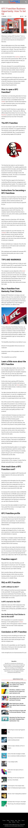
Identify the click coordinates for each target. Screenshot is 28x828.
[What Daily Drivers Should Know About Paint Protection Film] (5, 705)
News (19, 820)
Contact (4, 820)
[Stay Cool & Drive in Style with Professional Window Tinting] (5, 712)
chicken (21, 621)
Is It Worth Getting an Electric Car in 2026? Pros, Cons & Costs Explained (17, 684)
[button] (2, 2)
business (17, 56)
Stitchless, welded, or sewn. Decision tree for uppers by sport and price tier (17, 691)
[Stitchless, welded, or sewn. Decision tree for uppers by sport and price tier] (5, 691)
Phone (18, 822)
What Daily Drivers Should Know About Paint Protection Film (17, 705)
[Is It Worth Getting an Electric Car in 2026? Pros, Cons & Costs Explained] (5, 684)
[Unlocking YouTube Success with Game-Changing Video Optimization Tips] (5, 719)
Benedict (4, 16)
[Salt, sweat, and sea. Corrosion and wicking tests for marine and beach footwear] (5, 698)
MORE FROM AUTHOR (18, 679)
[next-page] (5, 724)
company (3, 232)
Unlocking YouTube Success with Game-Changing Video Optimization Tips (17, 719)
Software (13, 822)
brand (23, 271)
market (3, 101)
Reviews (12, 820)
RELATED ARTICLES (6, 679)
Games (23, 820)
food (18, 385)
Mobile (8, 820)
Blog (10, 822)
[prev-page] (2, 724)
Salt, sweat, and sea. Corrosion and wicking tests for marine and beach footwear (17, 698)
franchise (3, 114)
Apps (16, 820)
